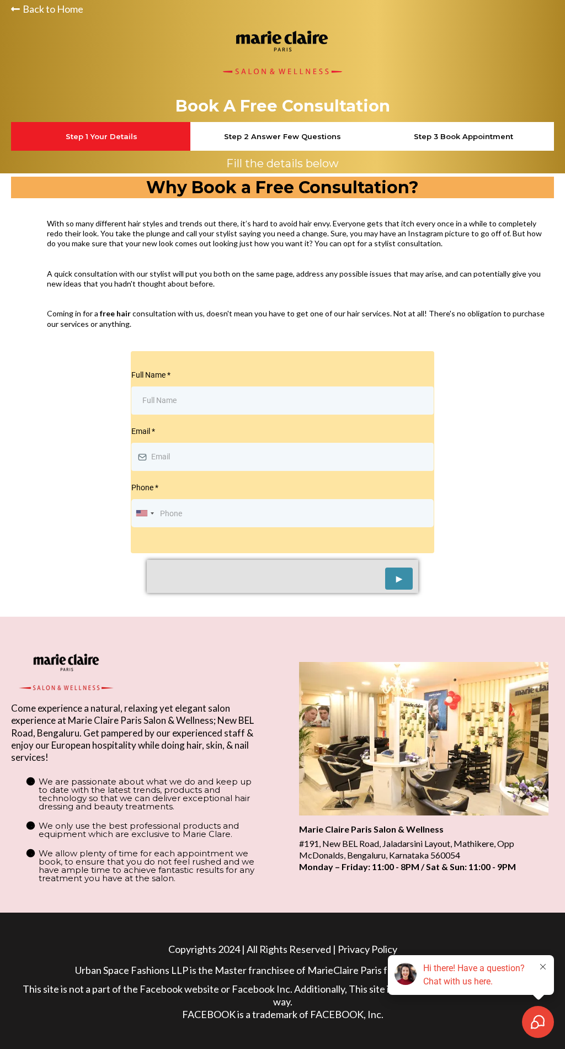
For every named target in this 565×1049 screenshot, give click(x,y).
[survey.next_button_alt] (399, 579)
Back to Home (53, 9)
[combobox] (144, 513)
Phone (144, 487)
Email (143, 431)
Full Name (150, 374)
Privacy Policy (367, 949)
